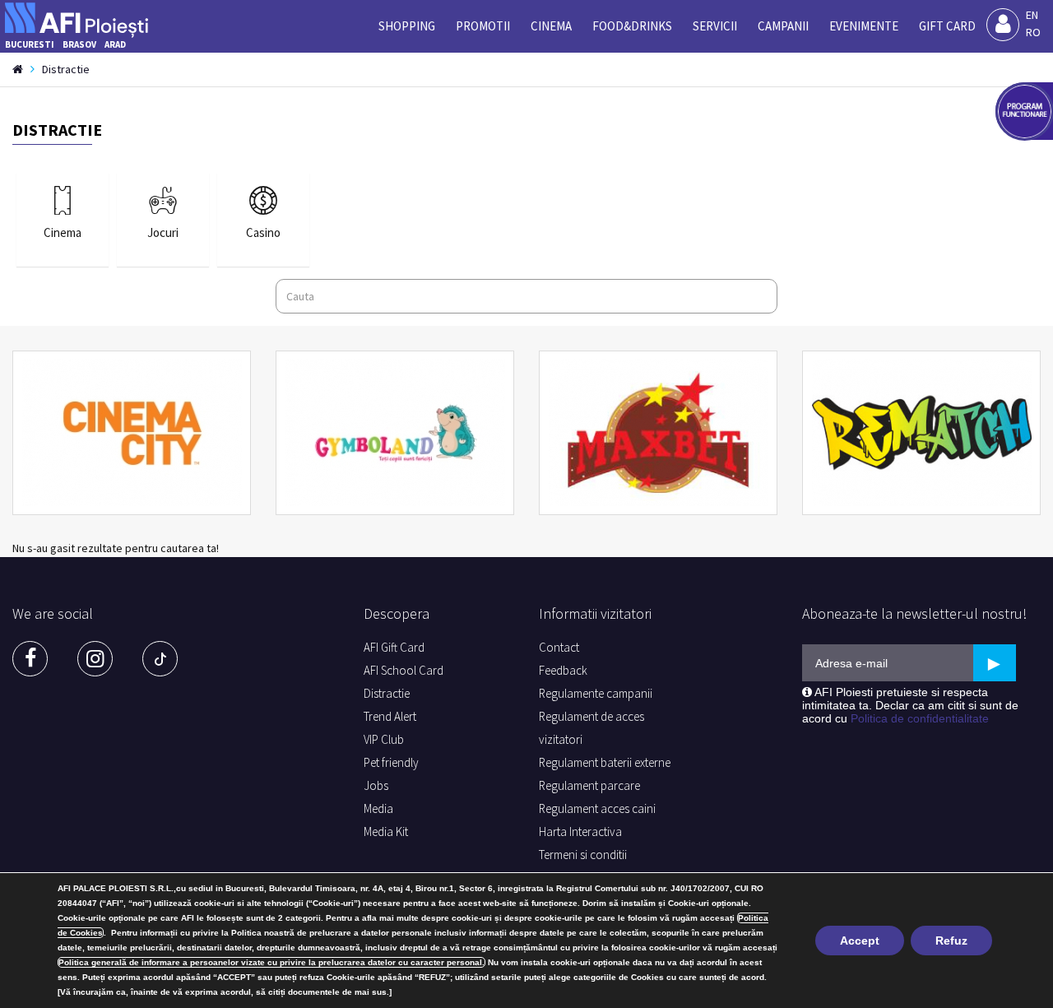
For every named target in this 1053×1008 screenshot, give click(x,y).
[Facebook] (30, 658)
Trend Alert (390, 716)
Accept (859, 940)
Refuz (951, 940)
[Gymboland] (395, 433)
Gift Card (947, 26)
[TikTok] (160, 658)
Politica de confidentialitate (920, 718)
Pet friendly (391, 762)
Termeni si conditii (583, 854)
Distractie (387, 693)
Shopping (406, 26)
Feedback (563, 670)
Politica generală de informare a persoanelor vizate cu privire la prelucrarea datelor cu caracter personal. (271, 962)
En (1032, 14)
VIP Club (384, 739)
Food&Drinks (632, 26)
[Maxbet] (658, 433)
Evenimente (863, 26)
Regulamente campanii (595, 693)
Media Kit (386, 831)
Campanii (783, 26)
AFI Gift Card (394, 647)
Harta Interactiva (580, 831)
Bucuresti (29, 44)
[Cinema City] (131, 433)
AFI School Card (403, 670)
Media (378, 808)
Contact (559, 647)
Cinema (551, 26)
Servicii (715, 26)
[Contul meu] (1002, 24)
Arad (115, 44)
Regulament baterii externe (604, 762)
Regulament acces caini (597, 808)
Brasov (79, 44)
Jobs (376, 785)
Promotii (483, 26)
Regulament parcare (589, 785)
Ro (1033, 32)
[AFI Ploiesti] (81, 16)
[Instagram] (95, 658)
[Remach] (921, 433)
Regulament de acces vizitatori (591, 727)
